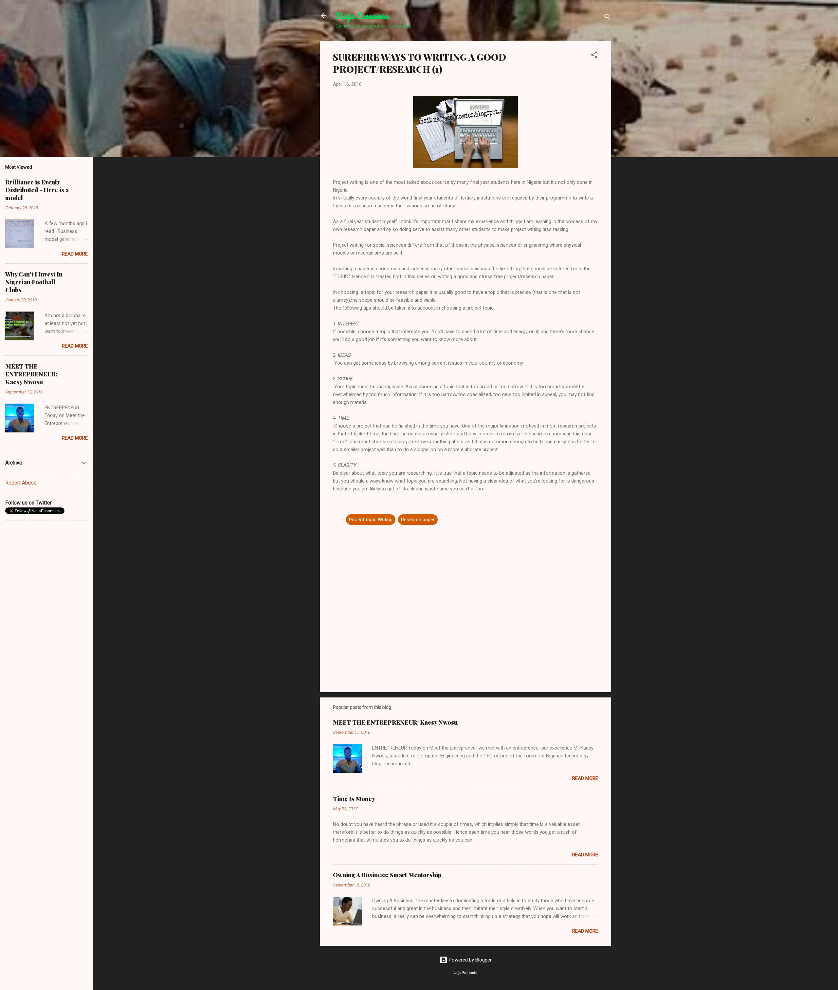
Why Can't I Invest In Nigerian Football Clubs (34, 282)
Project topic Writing (370, 520)
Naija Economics (363, 16)
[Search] (607, 18)
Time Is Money (354, 799)
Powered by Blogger (469, 960)
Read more (585, 778)
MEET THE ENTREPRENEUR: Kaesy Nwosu (395, 722)
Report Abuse (21, 483)
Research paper (418, 520)
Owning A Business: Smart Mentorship (387, 875)
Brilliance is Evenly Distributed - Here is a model (37, 190)
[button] (594, 56)
